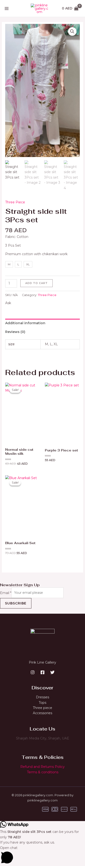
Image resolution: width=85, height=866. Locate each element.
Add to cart (36, 283)
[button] (72, 31)
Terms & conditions (42, 772)
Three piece (42, 708)
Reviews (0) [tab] (15, 332)
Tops (42, 702)
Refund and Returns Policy (42, 767)
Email (5, 592)
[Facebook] (42, 672)
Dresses (42, 697)
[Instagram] (32, 672)
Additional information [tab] (25, 323)
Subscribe (15, 603)
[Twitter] (52, 672)
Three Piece (15, 202)
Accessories (42, 713)
